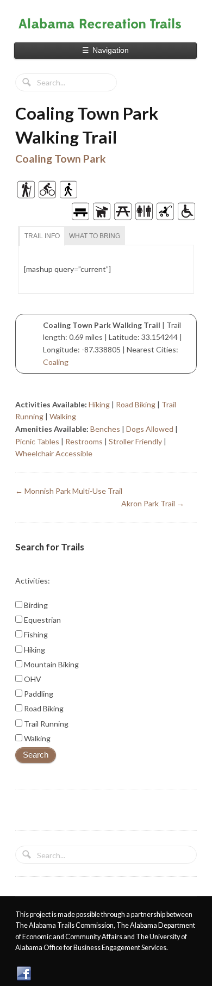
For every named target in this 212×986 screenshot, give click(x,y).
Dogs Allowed (149, 428)
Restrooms (84, 441)
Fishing (35, 634)
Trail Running (45, 723)
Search (35, 755)
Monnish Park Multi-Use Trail (68, 490)
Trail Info (42, 236)
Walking (62, 416)
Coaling (55, 362)
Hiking (99, 404)
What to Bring (94, 236)
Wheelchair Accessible (53, 453)
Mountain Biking (50, 664)
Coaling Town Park (60, 158)
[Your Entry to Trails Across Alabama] (106, 23)
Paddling (37, 693)
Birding (35, 605)
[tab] (42, 236)
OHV (31, 679)
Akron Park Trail (152, 503)
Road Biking (135, 404)
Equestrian (41, 619)
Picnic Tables (37, 441)
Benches (105, 428)
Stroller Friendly (135, 441)
